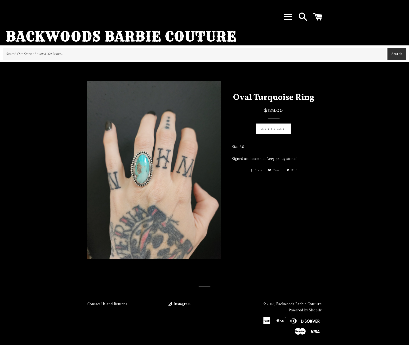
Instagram (182, 304)
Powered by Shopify (305, 310)
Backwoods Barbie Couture (121, 36)
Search (396, 54)
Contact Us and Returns (107, 304)
